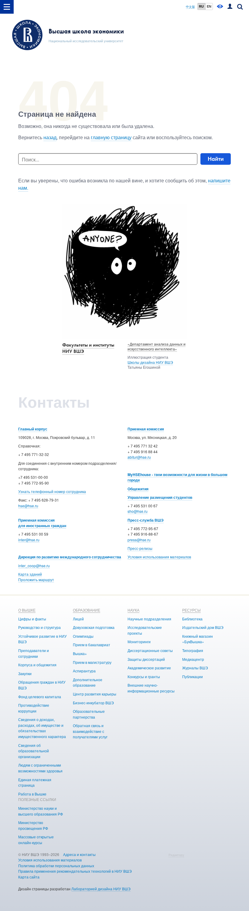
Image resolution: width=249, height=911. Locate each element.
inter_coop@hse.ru (34, 565)
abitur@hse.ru (139, 457)
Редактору (176, 855)
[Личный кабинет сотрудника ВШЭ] (229, 7)
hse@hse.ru (28, 505)
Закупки (25, 673)
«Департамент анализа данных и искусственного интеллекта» (157, 346)
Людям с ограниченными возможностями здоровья (40, 767)
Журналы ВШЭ (195, 667)
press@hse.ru (139, 539)
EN (209, 6)
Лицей (78, 618)
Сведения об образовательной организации (33, 751)
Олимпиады (83, 636)
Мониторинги (139, 641)
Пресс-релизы (140, 548)
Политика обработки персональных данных (56, 865)
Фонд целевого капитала (39, 696)
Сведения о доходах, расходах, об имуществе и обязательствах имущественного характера (42, 728)
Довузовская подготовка (93, 627)
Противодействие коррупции (33, 707)
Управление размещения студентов (160, 497)
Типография (192, 650)
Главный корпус (32, 429)
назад (49, 137)
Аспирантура (84, 670)
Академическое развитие (149, 667)
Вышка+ (80, 653)
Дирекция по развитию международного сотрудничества (69, 557)
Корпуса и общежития (37, 664)
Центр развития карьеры (94, 693)
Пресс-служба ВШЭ (146, 520)
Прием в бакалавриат (91, 644)
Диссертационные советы (150, 650)
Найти (216, 159)
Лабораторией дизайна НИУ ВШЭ (101, 888)
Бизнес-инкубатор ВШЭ (93, 702)
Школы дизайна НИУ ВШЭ (150, 362)
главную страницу (111, 137)
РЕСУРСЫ (191, 610)
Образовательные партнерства (89, 714)
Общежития (138, 489)
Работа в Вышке (32, 793)
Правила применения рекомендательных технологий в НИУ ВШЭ (75, 871)
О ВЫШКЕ (27, 610)
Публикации (192, 676)
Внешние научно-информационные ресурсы (151, 687)
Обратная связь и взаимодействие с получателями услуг (90, 731)
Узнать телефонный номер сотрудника (52, 491)
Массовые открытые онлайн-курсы (36, 839)
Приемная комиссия (146, 429)
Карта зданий (30, 574)
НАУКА (133, 610)
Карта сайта (28, 876)
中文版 (190, 7)
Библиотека (192, 618)
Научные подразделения (149, 618)
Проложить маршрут (36, 579)
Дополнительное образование (87, 682)
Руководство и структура (39, 627)
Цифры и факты (32, 618)
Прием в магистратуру (92, 662)
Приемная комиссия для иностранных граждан (42, 523)
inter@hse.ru (28, 539)
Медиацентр (193, 659)
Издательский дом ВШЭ (202, 627)
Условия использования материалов (159, 556)
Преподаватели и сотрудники (33, 653)
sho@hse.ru (138, 511)
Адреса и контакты (79, 854)
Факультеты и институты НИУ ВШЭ (88, 348)
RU (201, 6)
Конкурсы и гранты (144, 676)
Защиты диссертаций (146, 659)
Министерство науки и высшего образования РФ (40, 811)
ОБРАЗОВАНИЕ (86, 610)
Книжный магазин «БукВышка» (197, 638)
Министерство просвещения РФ (33, 825)
